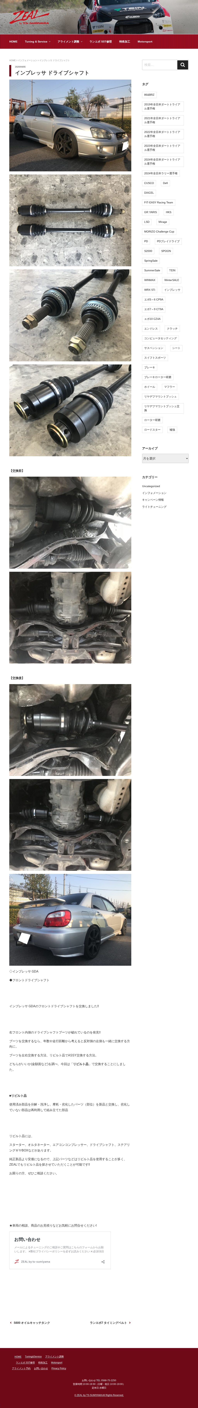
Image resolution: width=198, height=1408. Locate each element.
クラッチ (172, 328)
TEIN (172, 270)
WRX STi (149, 289)
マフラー (169, 386)
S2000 (148, 250)
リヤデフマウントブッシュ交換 (161, 408)
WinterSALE (171, 280)
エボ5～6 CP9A (153, 299)
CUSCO (149, 183)
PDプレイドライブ (168, 241)
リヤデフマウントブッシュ (160, 396)
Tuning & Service (36, 41)
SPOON (166, 250)
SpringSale (151, 260)
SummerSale (152, 270)
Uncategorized (151, 486)
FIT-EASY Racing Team (158, 202)
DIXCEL (149, 192)
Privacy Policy (58, 1368)
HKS (168, 212)
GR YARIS (150, 212)
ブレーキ (149, 367)
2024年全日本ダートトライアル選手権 (162, 161)
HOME (13, 41)
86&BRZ (149, 94)
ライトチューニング (154, 506)
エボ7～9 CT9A (153, 309)
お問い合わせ (41, 1368)
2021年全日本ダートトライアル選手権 (162, 120)
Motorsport (145, 41)
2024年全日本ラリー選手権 (161, 173)
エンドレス (151, 328)
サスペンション (153, 348)
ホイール (149, 386)
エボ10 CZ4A (152, 318)
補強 (172, 429)
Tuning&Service (33, 1356)
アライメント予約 (21, 1368)
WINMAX (149, 280)
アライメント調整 (68, 41)
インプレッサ (172, 289)
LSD (146, 221)
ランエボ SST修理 (101, 41)
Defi (165, 183)
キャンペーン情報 (153, 499)
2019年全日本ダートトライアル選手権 (162, 106)
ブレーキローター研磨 (157, 377)
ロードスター (152, 429)
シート (176, 348)
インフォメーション (154, 492)
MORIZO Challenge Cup (159, 231)
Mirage (163, 221)
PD (146, 241)
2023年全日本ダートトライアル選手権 (162, 147)
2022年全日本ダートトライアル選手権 (162, 134)
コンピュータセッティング (160, 338)
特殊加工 (124, 41)
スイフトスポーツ (155, 357)
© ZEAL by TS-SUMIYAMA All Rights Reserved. (99, 1395)
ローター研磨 (152, 420)
